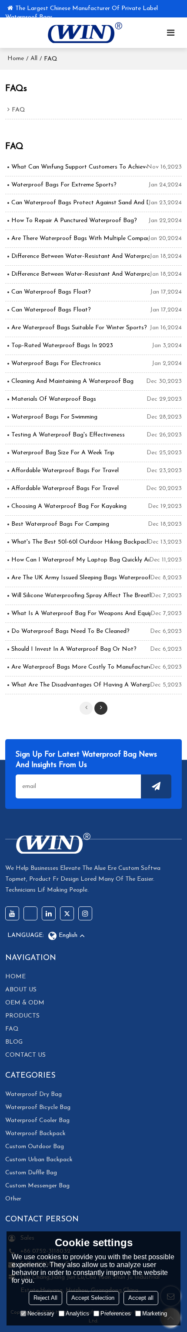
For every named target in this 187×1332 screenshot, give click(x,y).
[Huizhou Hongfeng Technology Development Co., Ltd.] (82, 33)
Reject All (45, 1298)
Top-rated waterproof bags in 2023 (62, 345)
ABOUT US (21, 990)
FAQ (12, 1029)
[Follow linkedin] (49, 913)
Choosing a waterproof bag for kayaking (69, 506)
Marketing (154, 1313)
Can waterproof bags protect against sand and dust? (79, 202)
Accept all (141, 1298)
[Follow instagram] (85, 913)
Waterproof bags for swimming (54, 417)
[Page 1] (86, 708)
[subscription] (156, 786)
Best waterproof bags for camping (60, 524)
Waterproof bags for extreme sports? (64, 185)
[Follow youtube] (12, 913)
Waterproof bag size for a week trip (62, 453)
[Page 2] (100, 708)
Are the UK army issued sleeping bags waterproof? (80, 578)
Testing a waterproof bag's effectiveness (68, 435)
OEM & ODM (24, 1003)
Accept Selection (92, 1298)
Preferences (115, 1313)
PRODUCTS (22, 1016)
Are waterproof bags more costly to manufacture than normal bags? (80, 667)
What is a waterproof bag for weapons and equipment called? (80, 613)
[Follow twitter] (67, 913)
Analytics (77, 1313)
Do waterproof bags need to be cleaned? (70, 631)
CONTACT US (25, 1055)
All (33, 58)
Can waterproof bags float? (51, 292)
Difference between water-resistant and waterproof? (80, 256)
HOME (15, 977)
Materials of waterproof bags (53, 399)
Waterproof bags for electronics (56, 363)
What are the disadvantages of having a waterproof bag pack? (80, 685)
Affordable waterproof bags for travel (65, 470)
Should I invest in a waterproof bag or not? (74, 649)
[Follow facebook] (30, 913)
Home (15, 58)
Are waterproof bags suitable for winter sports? (79, 328)
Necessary (40, 1313)
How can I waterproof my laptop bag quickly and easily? (80, 560)
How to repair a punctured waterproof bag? (74, 220)
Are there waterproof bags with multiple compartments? (79, 238)
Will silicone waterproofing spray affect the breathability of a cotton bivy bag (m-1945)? (80, 595)
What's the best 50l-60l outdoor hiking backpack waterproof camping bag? (79, 542)
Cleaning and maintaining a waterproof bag (72, 381)
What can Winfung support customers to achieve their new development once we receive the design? (79, 167)
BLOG (14, 1042)
